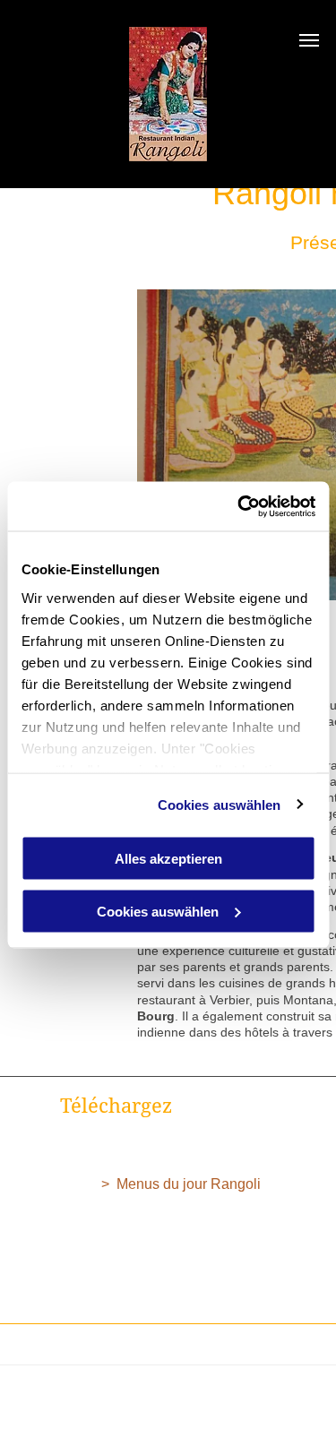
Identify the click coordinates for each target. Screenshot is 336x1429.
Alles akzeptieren (168, 858)
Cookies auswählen (219, 804)
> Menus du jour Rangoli (182, 1184)
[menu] (309, 40)
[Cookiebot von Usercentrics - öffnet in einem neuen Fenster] (239, 506)
